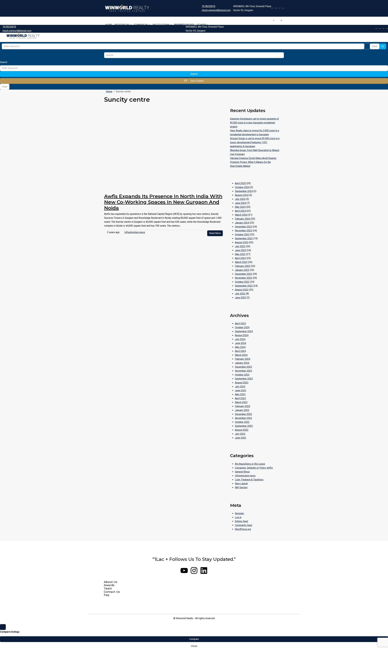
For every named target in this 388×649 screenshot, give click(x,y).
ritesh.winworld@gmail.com (216, 10)
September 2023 (244, 238)
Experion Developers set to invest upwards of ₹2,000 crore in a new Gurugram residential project (254, 122)
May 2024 (240, 207)
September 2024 (244, 191)
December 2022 (243, 274)
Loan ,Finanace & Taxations (249, 479)
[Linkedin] (204, 570)
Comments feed (243, 525)
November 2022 (243, 277)
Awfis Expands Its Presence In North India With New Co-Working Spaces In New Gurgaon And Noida (163, 202)
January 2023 (242, 270)
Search (194, 73)
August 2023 (241, 242)
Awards (109, 585)
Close (194, 646)
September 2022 (244, 285)
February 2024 (242, 218)
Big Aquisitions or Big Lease (250, 463)
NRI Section (241, 487)
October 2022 (242, 281)
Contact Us (112, 592)
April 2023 (240, 258)
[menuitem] (280, 21)
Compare (194, 639)
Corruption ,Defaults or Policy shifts (254, 467)
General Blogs (242, 471)
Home (108, 24)
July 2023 (240, 246)
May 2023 (240, 254)
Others (201, 24)
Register (239, 513)
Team (108, 588)
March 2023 (241, 262)
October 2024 (242, 187)
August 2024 (241, 195)
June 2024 (240, 203)
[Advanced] (367, 46)
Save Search (197, 80)
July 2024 (240, 199)
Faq (106, 595)
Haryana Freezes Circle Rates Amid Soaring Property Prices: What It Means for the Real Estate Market (253, 162)
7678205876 (208, 6)
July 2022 (240, 293)
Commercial (141, 24)
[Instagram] (194, 570)
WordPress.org (243, 529)
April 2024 (240, 210)
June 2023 (240, 250)
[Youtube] (184, 570)
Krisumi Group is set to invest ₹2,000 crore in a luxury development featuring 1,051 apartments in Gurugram (254, 142)
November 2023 (243, 230)
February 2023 (242, 266)
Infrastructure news (134, 232)
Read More (215, 233)
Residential (122, 24)
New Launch (241, 483)
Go (382, 46)
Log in (238, 517)
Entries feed (241, 521)
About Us (110, 582)
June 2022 (240, 297)
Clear (374, 46)
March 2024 (241, 214)
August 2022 (241, 289)
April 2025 (240, 183)
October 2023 (242, 234)
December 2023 (243, 226)
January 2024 (242, 222)
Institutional (161, 24)
